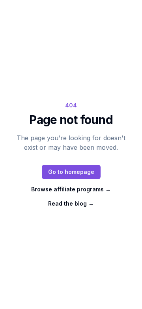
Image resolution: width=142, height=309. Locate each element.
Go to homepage (71, 171)
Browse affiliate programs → (71, 189)
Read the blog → (71, 203)
